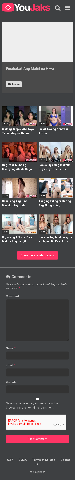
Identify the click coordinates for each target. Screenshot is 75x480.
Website (11, 382)
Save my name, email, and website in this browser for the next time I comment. (32, 405)
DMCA (22, 459)
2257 (9, 459)
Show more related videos (37, 255)
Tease (15, 84)
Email (10, 365)
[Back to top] (67, 472)
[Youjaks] (26, 8)
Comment (12, 296)
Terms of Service (43, 459)
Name (11, 348)
